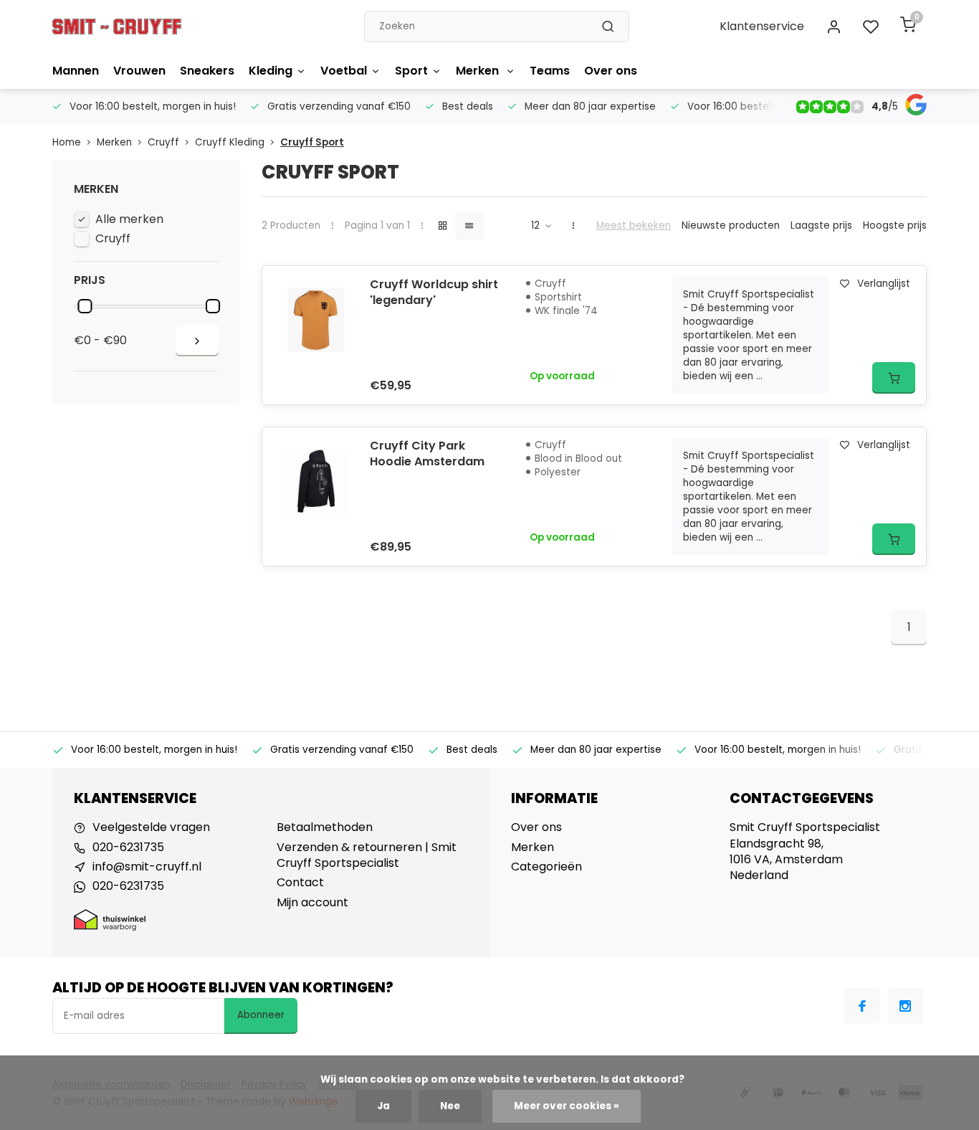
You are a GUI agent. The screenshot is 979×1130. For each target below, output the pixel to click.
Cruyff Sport (312, 142)
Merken (479, 70)
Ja (383, 1106)
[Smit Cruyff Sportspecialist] (116, 26)
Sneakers (207, 70)
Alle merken (129, 219)
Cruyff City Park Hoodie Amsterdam (427, 454)
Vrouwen (139, 70)
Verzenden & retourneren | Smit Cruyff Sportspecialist (367, 855)
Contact (300, 883)
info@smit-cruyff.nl (146, 867)
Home (66, 142)
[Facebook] (862, 1006)
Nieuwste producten (731, 225)
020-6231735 (128, 847)
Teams (550, 70)
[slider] (84, 306)
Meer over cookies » (566, 1106)
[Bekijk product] (893, 378)
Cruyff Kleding (229, 142)
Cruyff (163, 142)
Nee (450, 1106)
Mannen (75, 70)
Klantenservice (762, 26)
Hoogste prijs (895, 225)
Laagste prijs (821, 225)
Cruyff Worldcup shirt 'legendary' (434, 292)
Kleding (270, 70)
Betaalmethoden (325, 827)
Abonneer (261, 1015)
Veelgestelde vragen (151, 827)
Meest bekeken (633, 225)
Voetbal (343, 70)
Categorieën (546, 867)
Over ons (610, 70)
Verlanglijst (883, 283)
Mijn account (312, 903)
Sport (411, 70)
